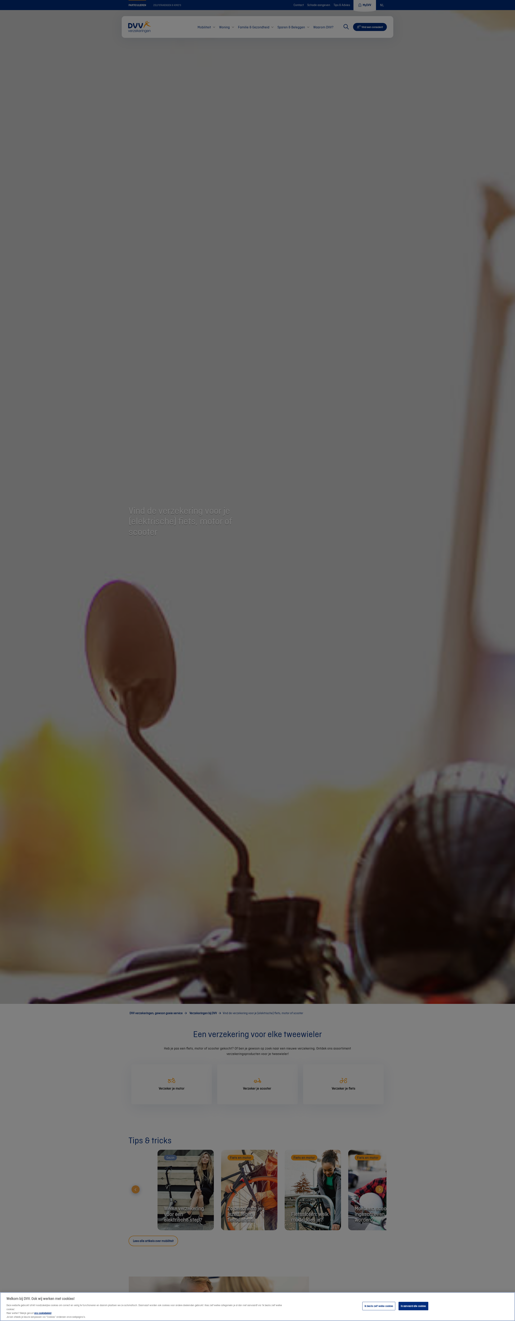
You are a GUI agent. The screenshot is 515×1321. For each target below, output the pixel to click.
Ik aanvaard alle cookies (413, 1306)
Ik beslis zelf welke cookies (379, 1306)
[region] (257, 1306)
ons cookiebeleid (42, 1313)
